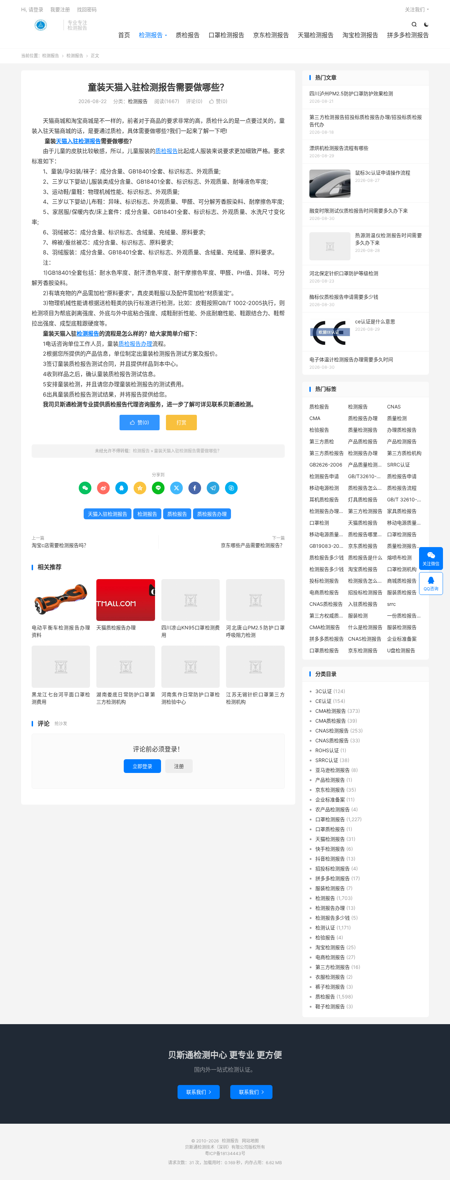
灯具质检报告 (363, 499)
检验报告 (319, 430)
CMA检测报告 (324, 627)
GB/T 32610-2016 (404, 499)
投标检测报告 (324, 581)
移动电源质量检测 (327, 534)
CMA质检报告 (330, 721)
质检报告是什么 (365, 557)
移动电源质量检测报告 (404, 523)
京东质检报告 (363, 546)
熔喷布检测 (399, 557)
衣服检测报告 (330, 977)
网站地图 (250, 1140)
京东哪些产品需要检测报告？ (253, 545)
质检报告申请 (402, 476)
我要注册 (60, 9)
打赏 (181, 422)
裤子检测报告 (330, 987)
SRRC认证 (398, 465)
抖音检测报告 (330, 859)
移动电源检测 (324, 488)
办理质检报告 (402, 430)
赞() (218, 101)
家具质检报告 (402, 511)
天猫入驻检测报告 (78, 141)
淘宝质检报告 (363, 569)
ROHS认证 (327, 750)
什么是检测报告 (365, 627)
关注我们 (415, 9)
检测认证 (325, 928)
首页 (124, 35)
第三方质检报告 (326, 453)
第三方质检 (321, 441)
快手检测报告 (330, 849)
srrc (391, 604)
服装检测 (358, 615)
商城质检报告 (402, 581)
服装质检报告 (402, 592)
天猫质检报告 (363, 523)
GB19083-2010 (327, 546)
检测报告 (40, 25)
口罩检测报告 (226, 35)
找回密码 (87, 9)
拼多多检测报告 (408, 35)
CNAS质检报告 (326, 604)
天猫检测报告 (316, 35)
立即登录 (142, 766)
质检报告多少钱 (326, 557)
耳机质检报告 (324, 499)
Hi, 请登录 (32, 9)
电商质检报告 (324, 592)
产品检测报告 (402, 441)
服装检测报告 (402, 627)
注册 (179, 766)
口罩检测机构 (402, 569)
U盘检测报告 (401, 650)
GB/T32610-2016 (365, 476)
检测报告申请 (324, 476)
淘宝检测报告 (360, 35)
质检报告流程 (402, 488)
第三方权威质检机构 (327, 615)
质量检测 (397, 418)
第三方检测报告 (365, 511)
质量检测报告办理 (404, 546)
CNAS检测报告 (364, 639)
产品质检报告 (363, 441)
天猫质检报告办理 (116, 627)
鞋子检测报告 (330, 1006)
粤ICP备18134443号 (225, 1153)
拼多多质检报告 (326, 639)
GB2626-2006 (325, 465)
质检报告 (188, 35)
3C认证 (323, 691)
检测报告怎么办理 (365, 581)
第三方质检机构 (404, 453)
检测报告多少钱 (326, 569)
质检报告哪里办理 (365, 534)
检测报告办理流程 (327, 511)
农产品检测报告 (332, 809)
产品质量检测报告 (365, 465)
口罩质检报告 (324, 650)
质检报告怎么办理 (365, 488)
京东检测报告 (271, 35)
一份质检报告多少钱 (404, 615)
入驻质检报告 (363, 604)
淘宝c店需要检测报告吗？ (60, 545)
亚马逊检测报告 (332, 770)
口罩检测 (319, 523)
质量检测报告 (363, 430)
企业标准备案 (402, 639)
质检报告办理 (135, 343)
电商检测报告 (330, 957)
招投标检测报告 (365, 592)
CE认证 (323, 701)
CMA (314, 418)
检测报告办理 (363, 453)
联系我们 (198, 1092)
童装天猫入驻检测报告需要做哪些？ (158, 87)
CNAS (394, 407)
